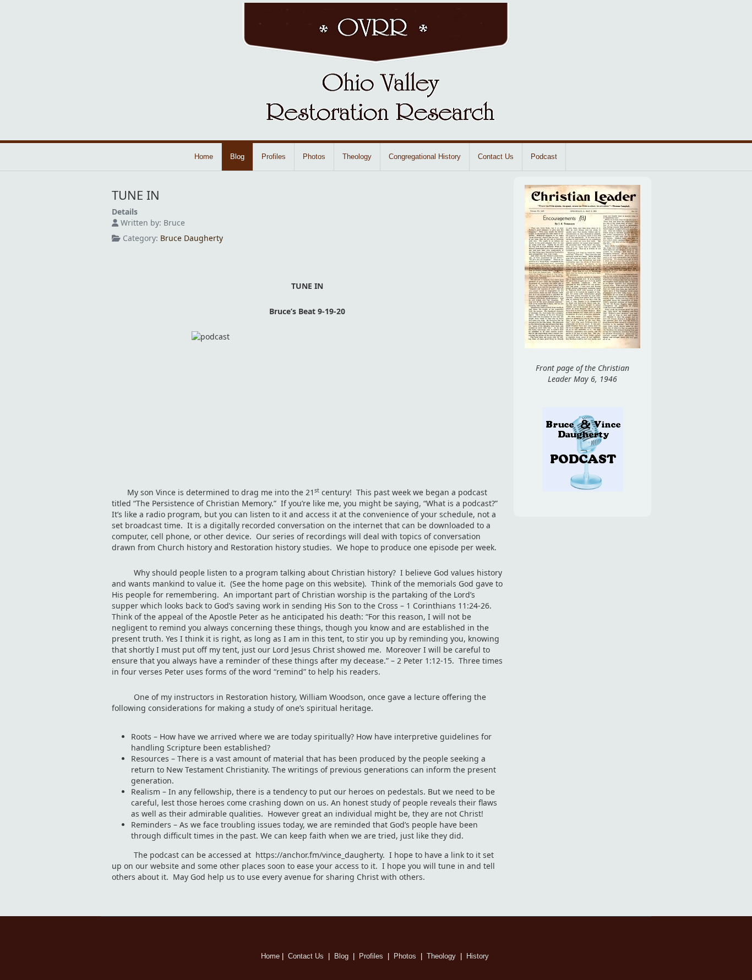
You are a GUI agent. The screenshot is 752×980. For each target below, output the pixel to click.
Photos (314, 156)
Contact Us (496, 156)
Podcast (544, 156)
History (478, 956)
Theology (357, 156)
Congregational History (425, 156)
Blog (237, 156)
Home (203, 156)
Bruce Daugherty (191, 238)
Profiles (273, 156)
